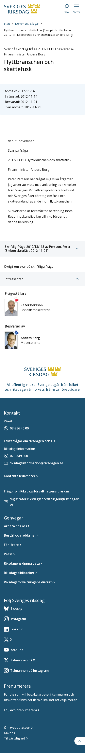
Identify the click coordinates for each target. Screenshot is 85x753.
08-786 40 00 (19, 428)
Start (7, 23)
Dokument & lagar (27, 23)
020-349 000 (19, 456)
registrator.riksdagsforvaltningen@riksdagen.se (44, 502)
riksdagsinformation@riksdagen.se (36, 463)
